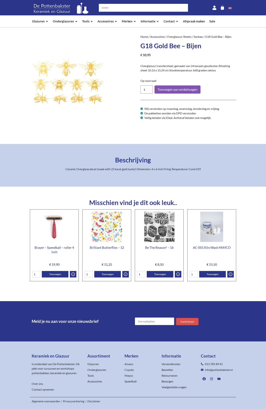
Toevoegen (55, 274)
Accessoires (106, 21)
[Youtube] (219, 379)
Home (144, 36)
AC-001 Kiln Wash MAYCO (212, 247)
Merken (127, 21)
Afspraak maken (194, 21)
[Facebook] (204, 379)
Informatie (148, 21)
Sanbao (198, 36)
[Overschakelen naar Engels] (230, 7)
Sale (212, 21)
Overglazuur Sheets (179, 36)
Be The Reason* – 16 (159, 247)
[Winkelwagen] (222, 7)
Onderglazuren (63, 21)
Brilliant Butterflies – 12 (107, 247)
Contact (169, 21)
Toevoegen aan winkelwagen (177, 89)
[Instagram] (211, 379)
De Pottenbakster (64, 364)
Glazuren (38, 21)
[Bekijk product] (73, 274)
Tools (85, 21)
